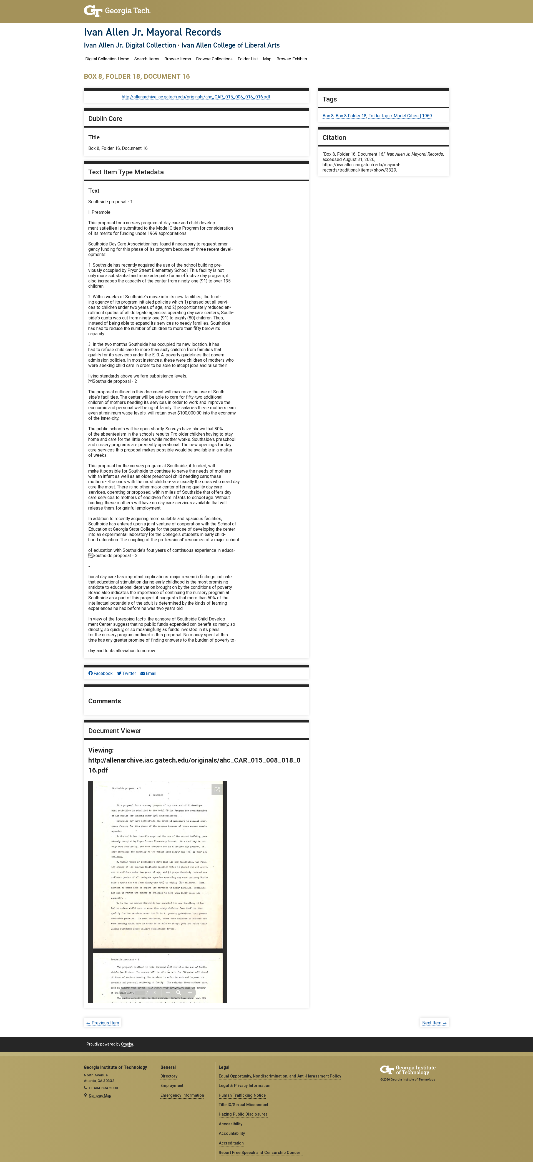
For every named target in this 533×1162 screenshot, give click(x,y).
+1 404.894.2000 (103, 1088)
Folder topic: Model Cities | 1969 (400, 115)
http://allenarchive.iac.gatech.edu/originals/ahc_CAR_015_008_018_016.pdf (196, 97)
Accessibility (230, 1124)
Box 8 (328, 115)
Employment (171, 1085)
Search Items (146, 58)
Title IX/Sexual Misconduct (243, 1105)
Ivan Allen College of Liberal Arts (230, 45)
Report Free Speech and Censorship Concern (261, 1152)
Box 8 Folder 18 (351, 115)
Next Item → (434, 1023)
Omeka (127, 1044)
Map (267, 58)
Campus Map (100, 1095)
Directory (168, 1076)
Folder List (248, 58)
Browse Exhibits (291, 58)
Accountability (232, 1133)
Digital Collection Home (107, 58)
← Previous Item (102, 1023)
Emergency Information (182, 1095)
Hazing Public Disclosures (243, 1114)
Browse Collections (214, 58)
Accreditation (231, 1143)
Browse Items (177, 58)
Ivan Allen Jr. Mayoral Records (153, 32)
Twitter (129, 673)
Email (151, 673)
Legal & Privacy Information (244, 1085)
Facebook (103, 673)
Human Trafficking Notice (242, 1095)
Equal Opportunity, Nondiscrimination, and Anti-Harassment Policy (280, 1076)
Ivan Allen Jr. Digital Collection (130, 45)
